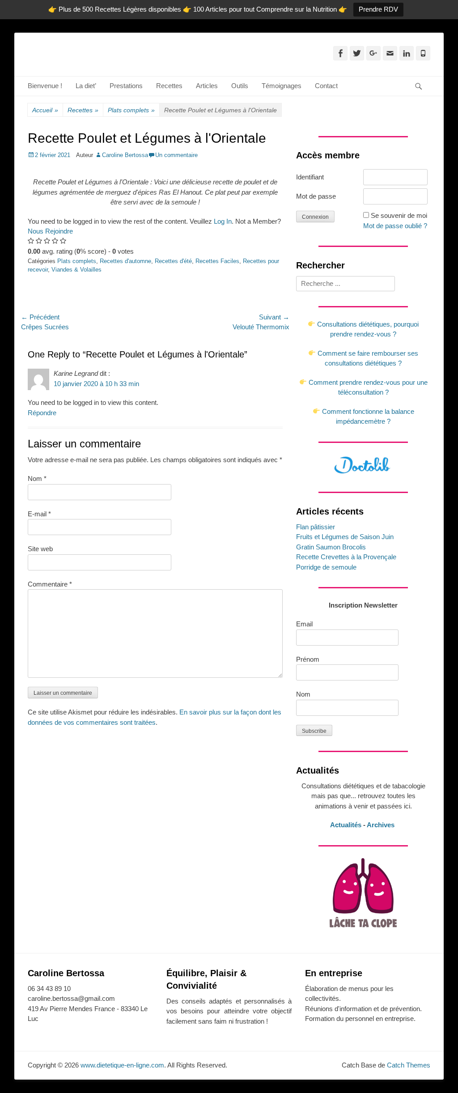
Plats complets (131, 110)
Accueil (45, 110)
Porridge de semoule (326, 567)
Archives (381, 825)
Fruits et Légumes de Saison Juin (345, 536)
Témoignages (281, 85)
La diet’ (86, 85)
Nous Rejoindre (50, 231)
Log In (223, 221)
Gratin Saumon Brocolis (331, 547)
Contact (326, 85)
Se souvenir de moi (399, 215)
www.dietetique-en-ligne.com (122, 1065)
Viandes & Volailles (76, 269)
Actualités (345, 825)
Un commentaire (176, 155)
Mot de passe (316, 196)
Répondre (42, 413)
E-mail (39, 514)
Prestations (126, 85)
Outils (239, 85)
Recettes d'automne (125, 261)
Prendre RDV (378, 9)
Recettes (169, 85)
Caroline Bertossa (125, 155)
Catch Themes (408, 1065)
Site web (40, 549)
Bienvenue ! (45, 85)
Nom (37, 478)
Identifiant (310, 177)
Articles (207, 85)
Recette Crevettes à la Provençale (346, 557)
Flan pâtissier (315, 527)
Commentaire (50, 584)
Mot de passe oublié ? (395, 226)
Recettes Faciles (217, 261)
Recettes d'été (173, 261)
